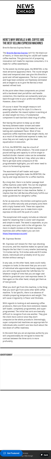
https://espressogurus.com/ (15, 233)
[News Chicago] (25, 9)
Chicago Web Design (25, 456)
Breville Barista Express (17, 53)
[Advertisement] (25, 24)
